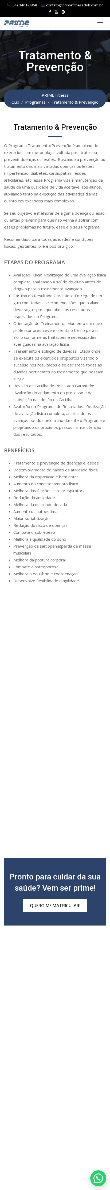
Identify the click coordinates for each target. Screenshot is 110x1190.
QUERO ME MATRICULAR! (55, 905)
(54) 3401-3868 (24, 5)
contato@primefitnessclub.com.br (74, 5)
